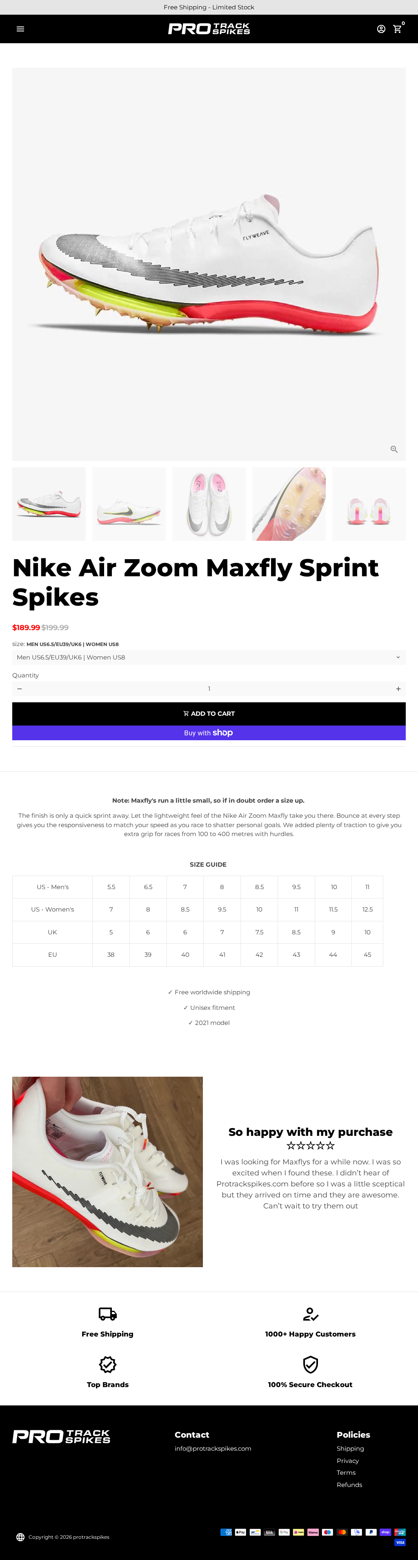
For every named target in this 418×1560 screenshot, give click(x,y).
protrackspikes (91, 1537)
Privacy (348, 1461)
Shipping (350, 1448)
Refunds (349, 1485)
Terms (346, 1472)
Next (395, 264)
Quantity (25, 675)
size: (65, 644)
